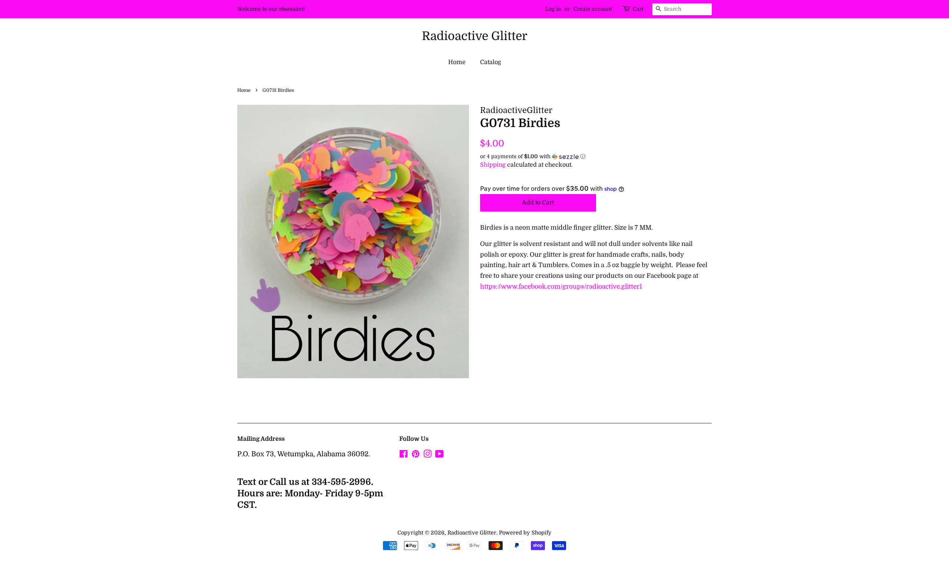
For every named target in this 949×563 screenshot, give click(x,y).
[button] (596, 156)
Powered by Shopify (525, 533)
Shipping (493, 164)
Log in (553, 9)
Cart (638, 9)
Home (457, 62)
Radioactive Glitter (475, 36)
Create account (592, 9)
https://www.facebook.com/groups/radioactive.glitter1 (561, 286)
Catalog (490, 62)
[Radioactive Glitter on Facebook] (403, 455)
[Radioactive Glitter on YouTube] (439, 455)
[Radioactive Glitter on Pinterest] (415, 455)
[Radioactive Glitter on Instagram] (427, 455)
